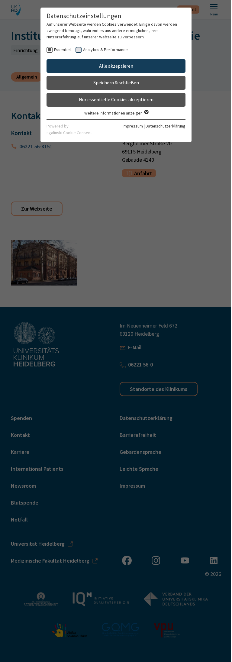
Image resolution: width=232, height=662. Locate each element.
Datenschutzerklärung (165, 126)
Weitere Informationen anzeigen (113, 113)
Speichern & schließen (116, 82)
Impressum (133, 126)
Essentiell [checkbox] (63, 49)
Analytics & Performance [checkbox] (105, 49)
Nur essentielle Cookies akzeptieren (116, 99)
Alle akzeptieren (116, 66)
